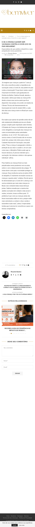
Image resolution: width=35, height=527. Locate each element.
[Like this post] (20, 265)
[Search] (33, 30)
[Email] (21, 2)
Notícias (26, 516)
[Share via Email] (28, 265)
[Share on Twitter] (24, 265)
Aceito (14, 525)
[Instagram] (18, 2)
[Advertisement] (18, 21)
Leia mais (21, 525)
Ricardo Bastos (12, 53)
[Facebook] (13, 2)
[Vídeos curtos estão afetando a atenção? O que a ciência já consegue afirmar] (17, 315)
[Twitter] (16, 2)
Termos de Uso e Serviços (10, 518)
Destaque (20, 516)
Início (3, 36)
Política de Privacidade (25, 518)
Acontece (11, 36)
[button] (3, 319)
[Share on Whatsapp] (26, 265)
